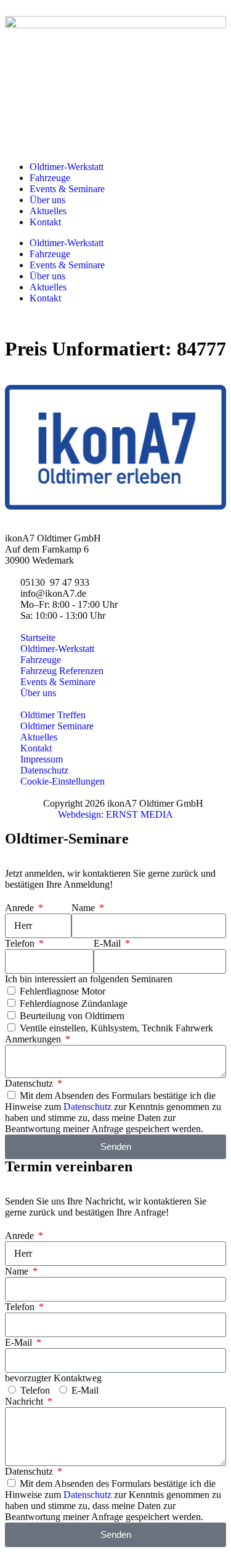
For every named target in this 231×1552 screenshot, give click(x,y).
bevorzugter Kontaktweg (53, 1378)
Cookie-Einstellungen (62, 781)
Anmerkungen (34, 1039)
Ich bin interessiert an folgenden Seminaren (88, 979)
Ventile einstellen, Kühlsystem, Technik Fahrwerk (116, 1028)
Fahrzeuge (50, 178)
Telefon (21, 943)
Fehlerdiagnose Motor (62, 991)
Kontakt (45, 222)
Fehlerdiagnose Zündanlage (74, 1003)
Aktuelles (48, 211)
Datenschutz (30, 1083)
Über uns (47, 200)
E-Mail (108, 943)
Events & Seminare (67, 189)
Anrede (20, 907)
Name (84, 907)
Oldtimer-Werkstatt (66, 166)
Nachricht (25, 1401)
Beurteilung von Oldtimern (72, 1016)
